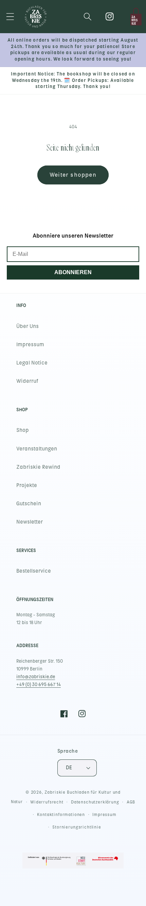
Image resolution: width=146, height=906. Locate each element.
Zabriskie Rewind (38, 467)
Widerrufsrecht (46, 802)
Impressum (30, 344)
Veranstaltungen (36, 449)
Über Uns (27, 326)
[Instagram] (110, 17)
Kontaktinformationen (61, 814)
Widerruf (27, 381)
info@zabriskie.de (35, 676)
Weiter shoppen (73, 175)
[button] (10, 17)
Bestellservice (33, 571)
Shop (22, 430)
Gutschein (28, 504)
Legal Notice (32, 363)
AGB (131, 802)
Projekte (26, 485)
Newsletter (29, 522)
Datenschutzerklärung (95, 802)
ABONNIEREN (73, 272)
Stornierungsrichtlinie (76, 827)
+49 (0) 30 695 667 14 (38, 684)
